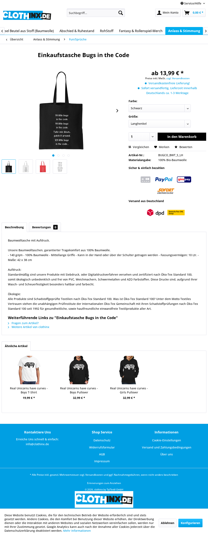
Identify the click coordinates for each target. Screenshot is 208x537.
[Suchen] (120, 13)
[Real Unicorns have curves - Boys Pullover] (79, 370)
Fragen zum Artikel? (25, 323)
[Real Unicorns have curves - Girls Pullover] (129, 370)
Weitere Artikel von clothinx (30, 327)
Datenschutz (101, 440)
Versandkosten (94, 474)
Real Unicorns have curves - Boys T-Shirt (29, 390)
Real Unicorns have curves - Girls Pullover (129, 390)
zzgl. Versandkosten (178, 78)
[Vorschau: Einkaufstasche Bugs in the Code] (9, 166)
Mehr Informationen (77, 531)
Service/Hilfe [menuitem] (192, 3)
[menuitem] (96, 13)
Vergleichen (140, 147)
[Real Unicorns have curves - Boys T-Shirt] (29, 370)
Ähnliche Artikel (16, 346)
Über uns (166, 454)
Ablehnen (167, 523)
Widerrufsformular (102, 447)
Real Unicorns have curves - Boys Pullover (79, 390)
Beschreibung (14, 227)
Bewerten (185, 147)
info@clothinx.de (37, 444)
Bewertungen (44, 227)
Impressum (102, 461)
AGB (102, 454)
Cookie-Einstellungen (166, 440)
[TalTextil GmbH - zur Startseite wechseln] (27, 17)
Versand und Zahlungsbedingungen (166, 447)
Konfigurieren (190, 523)
